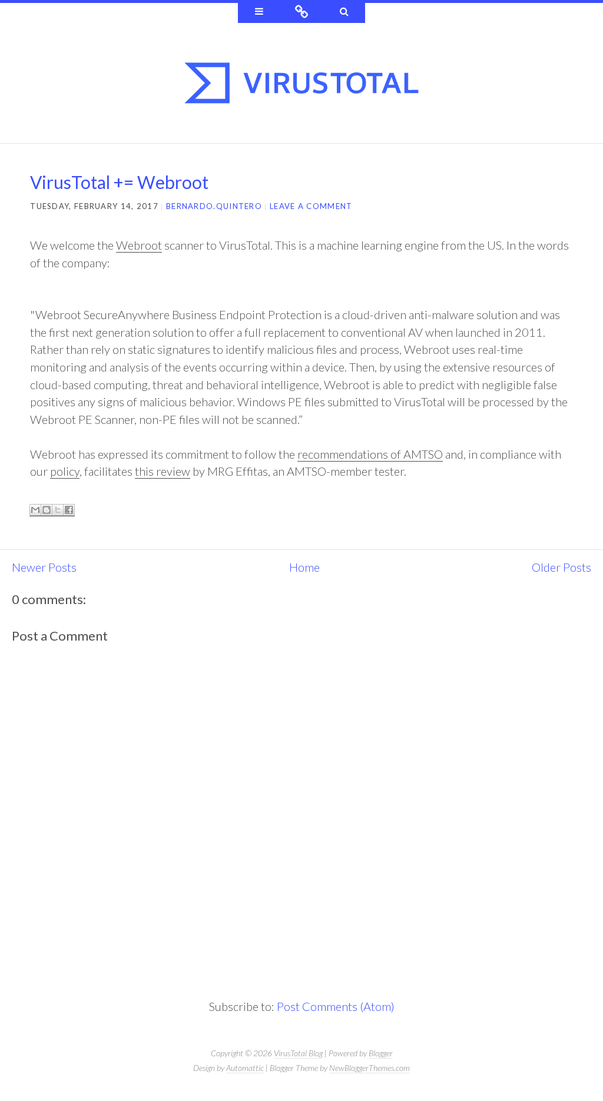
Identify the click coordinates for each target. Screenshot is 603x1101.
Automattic (245, 1068)
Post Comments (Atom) (336, 1006)
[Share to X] (58, 510)
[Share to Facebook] (69, 510)
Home (304, 567)
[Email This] (35, 510)
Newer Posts (44, 567)
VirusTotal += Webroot (119, 182)
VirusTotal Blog (298, 1053)
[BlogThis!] (46, 510)
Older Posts (561, 567)
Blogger (381, 1053)
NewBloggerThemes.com (369, 1068)
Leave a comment (311, 206)
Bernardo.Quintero (214, 206)
